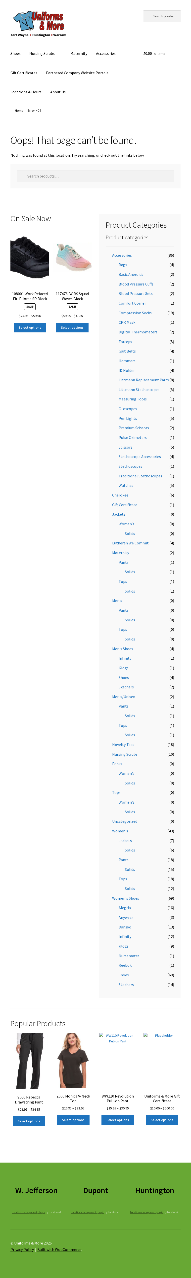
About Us (58, 91)
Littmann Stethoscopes (139, 389)
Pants (124, 562)
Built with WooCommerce (59, 1249)
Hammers (127, 360)
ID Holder (127, 370)
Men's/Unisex (123, 696)
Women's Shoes (125, 898)
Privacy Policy (22, 1249)
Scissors (125, 447)
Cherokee (120, 495)
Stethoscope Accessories (140, 456)
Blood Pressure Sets (136, 293)
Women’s (126, 523)
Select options (30, 327)
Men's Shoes (122, 648)
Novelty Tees (123, 744)
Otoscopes (128, 408)
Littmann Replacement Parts (144, 379)
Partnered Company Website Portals (77, 72)
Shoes (15, 53)
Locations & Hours (26, 91)
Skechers (126, 686)
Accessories (106, 53)
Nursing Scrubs (42, 53)
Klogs (124, 667)
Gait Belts (127, 351)
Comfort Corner (132, 303)
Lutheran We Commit (130, 542)
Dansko (125, 926)
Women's (120, 830)
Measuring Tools (133, 398)
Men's (117, 600)
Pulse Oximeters (133, 437)
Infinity (125, 658)
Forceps (125, 341)
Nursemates (129, 955)
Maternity (78, 53)
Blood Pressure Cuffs (136, 284)
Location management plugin (28, 1212)
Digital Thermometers (138, 331)
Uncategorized (124, 821)
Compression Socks (135, 312)
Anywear (126, 917)
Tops (123, 581)
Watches (126, 485)
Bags (123, 264)
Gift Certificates (23, 72)
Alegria (125, 907)
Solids (130, 533)
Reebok (125, 965)
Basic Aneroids (131, 274)
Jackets (118, 514)
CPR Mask (127, 322)
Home (19, 110)
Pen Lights (128, 418)
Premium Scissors (134, 427)
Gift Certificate (124, 504)
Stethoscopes (130, 466)
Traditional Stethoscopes (140, 475)
